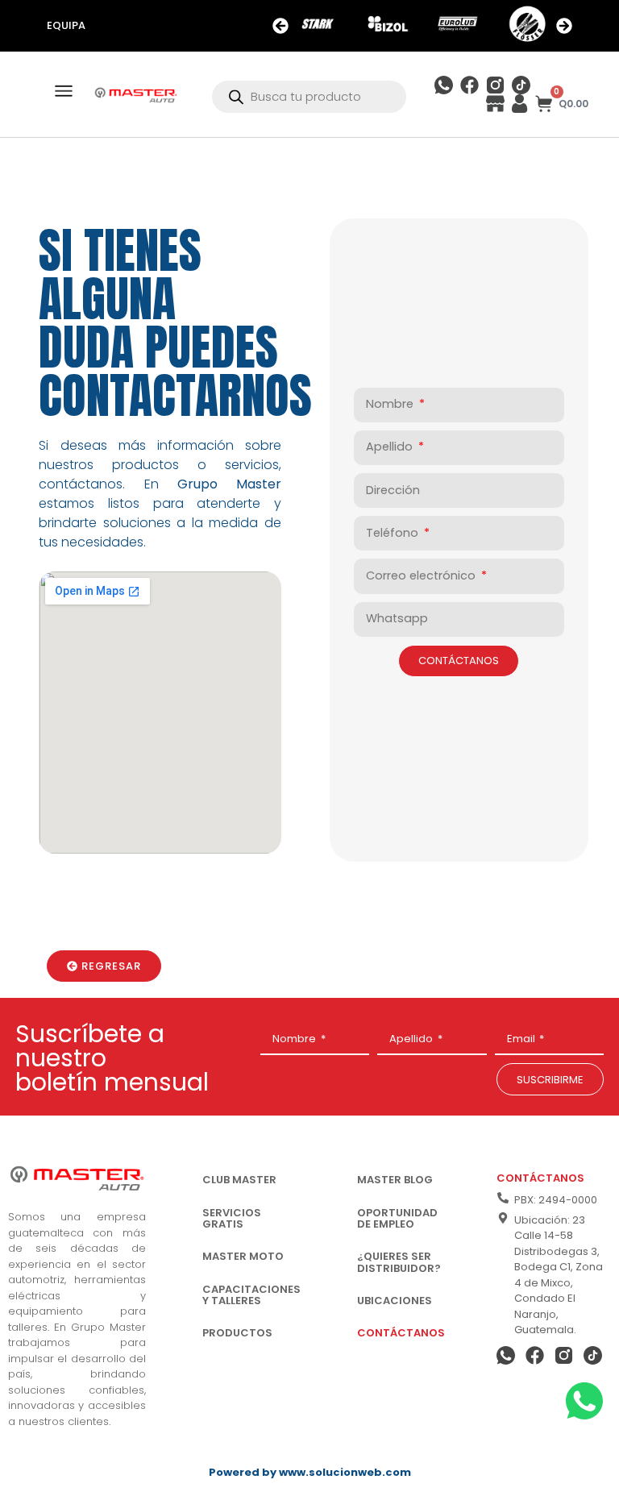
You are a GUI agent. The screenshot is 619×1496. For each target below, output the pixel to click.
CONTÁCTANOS (401, 1332)
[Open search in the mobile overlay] (308, 97)
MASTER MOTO (243, 1256)
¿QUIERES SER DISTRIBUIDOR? (399, 1262)
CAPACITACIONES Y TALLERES (251, 1295)
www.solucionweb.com (345, 1472)
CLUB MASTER (239, 1179)
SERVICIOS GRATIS (231, 1218)
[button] (280, 26)
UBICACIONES (394, 1300)
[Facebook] (469, 85)
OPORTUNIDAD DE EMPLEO (397, 1218)
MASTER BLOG (395, 1179)
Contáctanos (540, 1178)
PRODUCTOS (237, 1332)
